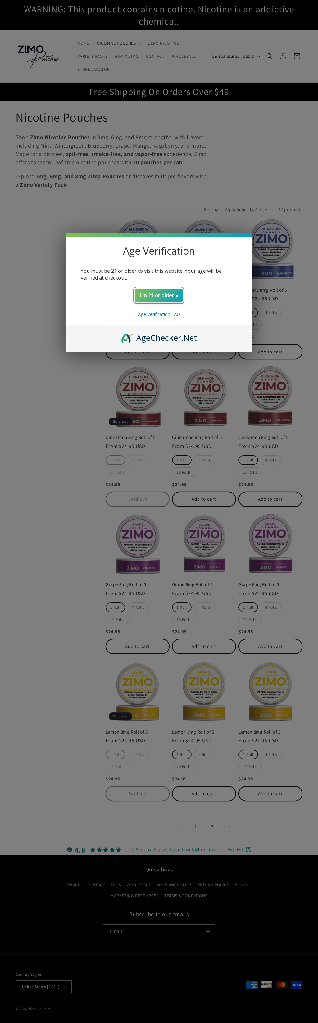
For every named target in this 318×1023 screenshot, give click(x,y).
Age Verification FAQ (159, 314)
